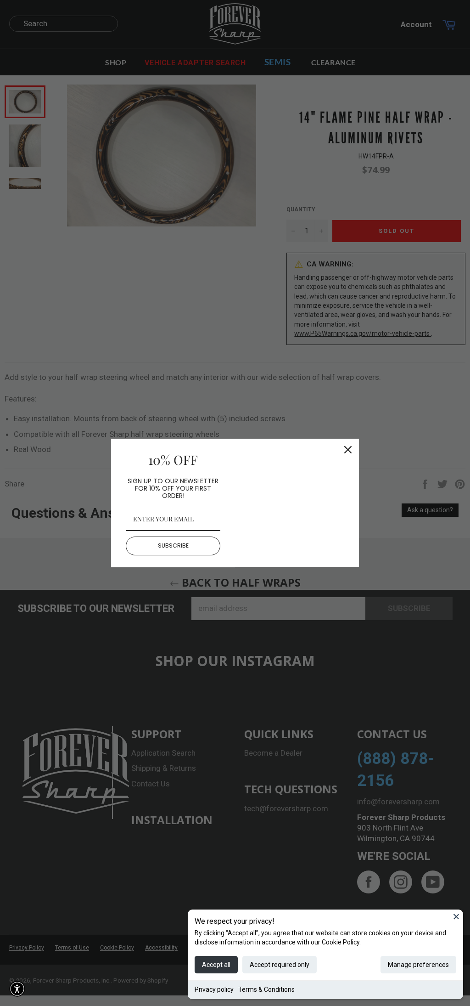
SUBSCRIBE (173, 545)
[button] (17, 989)
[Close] (456, 916)
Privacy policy (214, 989)
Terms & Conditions (266, 989)
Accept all (216, 964)
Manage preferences (418, 964)
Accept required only (279, 964)
